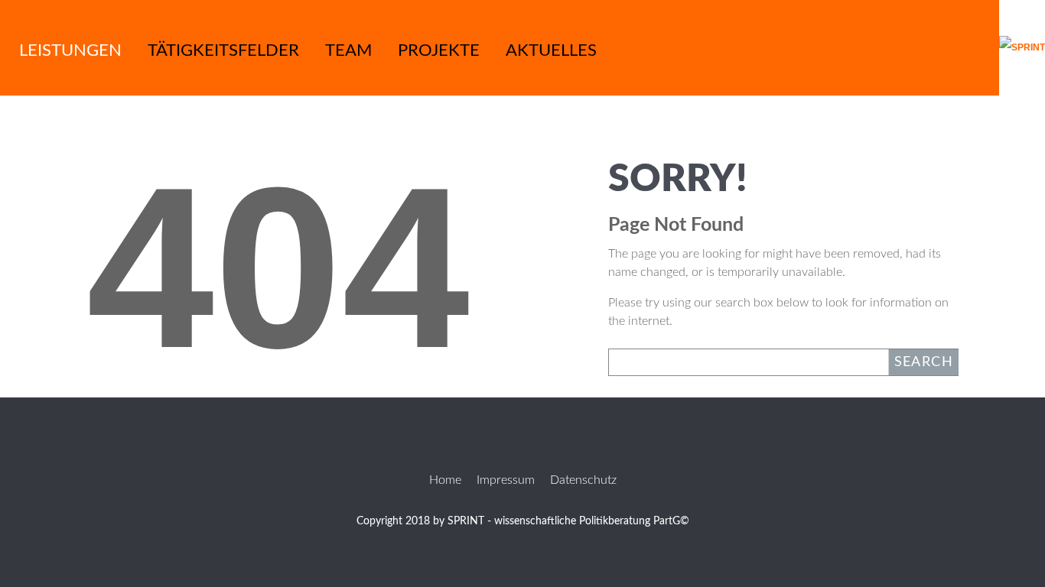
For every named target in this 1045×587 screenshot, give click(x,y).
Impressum (506, 480)
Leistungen (70, 50)
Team (348, 50)
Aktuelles (551, 50)
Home (445, 480)
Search (923, 362)
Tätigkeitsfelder (223, 50)
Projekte (439, 50)
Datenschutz (583, 480)
